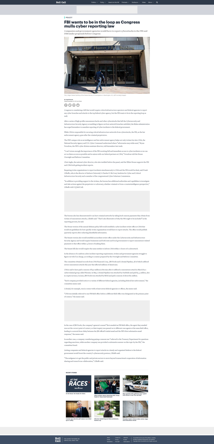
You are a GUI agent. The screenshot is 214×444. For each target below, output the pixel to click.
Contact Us (117, 437)
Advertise (125, 437)
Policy (69, 17)
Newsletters (110, 441)
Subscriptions (126, 441)
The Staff (117, 441)
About (108, 437)
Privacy (117, 439)
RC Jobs (125, 439)
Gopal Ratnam (69, 99)
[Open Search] (157, 2)
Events (108, 439)
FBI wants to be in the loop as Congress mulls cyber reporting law (102, 24)
